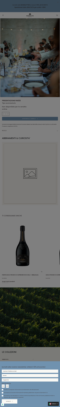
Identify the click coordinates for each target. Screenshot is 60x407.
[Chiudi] (57, 2)
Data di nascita (6, 383)
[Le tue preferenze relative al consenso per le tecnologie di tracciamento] (2, 404)
